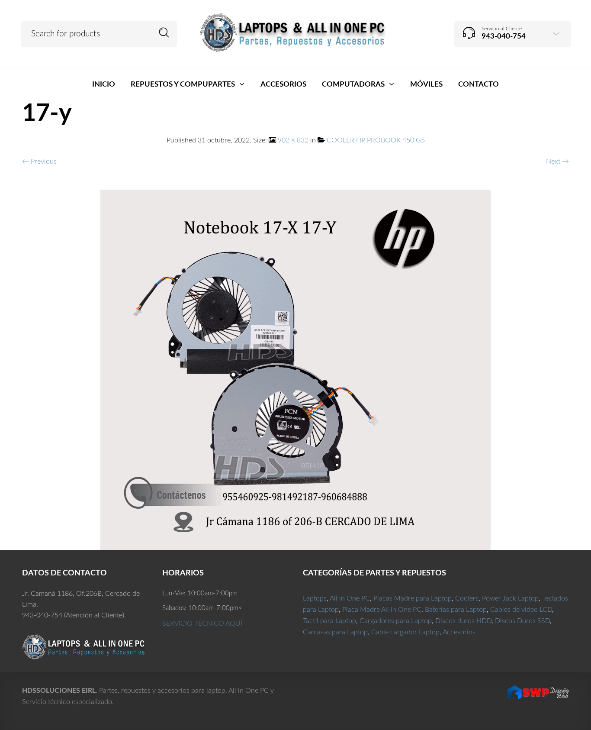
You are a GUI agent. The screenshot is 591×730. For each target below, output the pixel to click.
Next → (557, 161)
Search (164, 33)
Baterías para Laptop (456, 609)
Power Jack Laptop (510, 598)
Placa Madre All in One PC (381, 609)
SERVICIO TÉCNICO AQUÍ (202, 623)
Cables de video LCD (521, 609)
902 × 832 (293, 140)
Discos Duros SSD (522, 620)
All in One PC (350, 598)
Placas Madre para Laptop (412, 598)
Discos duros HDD (463, 620)
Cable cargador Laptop (405, 632)
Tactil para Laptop (329, 620)
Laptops (315, 598)
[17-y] (295, 369)
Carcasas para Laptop (335, 632)
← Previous (39, 161)
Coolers (467, 598)
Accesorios (459, 632)
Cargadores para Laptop (396, 620)
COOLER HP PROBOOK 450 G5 (376, 140)
